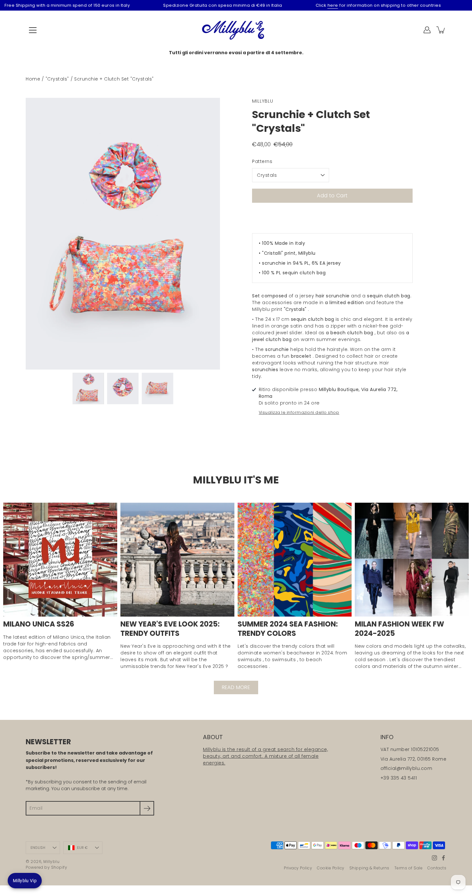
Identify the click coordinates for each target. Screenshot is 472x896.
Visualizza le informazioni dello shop (299, 412)
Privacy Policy (298, 868)
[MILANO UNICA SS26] (60, 560)
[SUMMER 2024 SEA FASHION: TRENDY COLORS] (295, 560)
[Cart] (441, 30)
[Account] (427, 30)
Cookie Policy (331, 868)
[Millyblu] (236, 30)
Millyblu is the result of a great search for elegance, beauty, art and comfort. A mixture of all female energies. (265, 756)
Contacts (436, 868)
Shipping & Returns (369, 868)
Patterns (262, 161)
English (38, 847)
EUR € (82, 847)
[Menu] (33, 30)
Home (33, 79)
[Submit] (147, 808)
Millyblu (51, 861)
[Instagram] (434, 857)
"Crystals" (57, 79)
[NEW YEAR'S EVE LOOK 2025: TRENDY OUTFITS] (177, 560)
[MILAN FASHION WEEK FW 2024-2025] (412, 560)
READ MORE (236, 687)
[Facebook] (443, 857)
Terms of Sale (408, 868)
